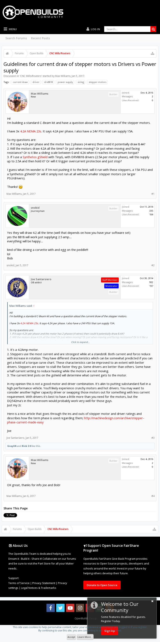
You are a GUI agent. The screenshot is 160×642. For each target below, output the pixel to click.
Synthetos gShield (35, 157)
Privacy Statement (43, 583)
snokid (35, 207)
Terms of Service (19, 583)
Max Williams (62, 76)
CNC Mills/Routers (30, 76)
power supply (65, 82)
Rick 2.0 (26, 445)
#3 (153, 437)
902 (151, 282)
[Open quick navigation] (152, 53)
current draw (20, 82)
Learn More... (85, 636)
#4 (153, 496)
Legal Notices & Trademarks (38, 588)
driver (35, 82)
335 (151, 210)
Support (13, 578)
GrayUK (11, 445)
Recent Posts (40, 38)
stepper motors (97, 82)
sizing (81, 82)
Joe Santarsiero (41, 279)
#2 (153, 265)
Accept (71, 636)
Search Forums (16, 38)
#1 (153, 193)
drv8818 (48, 82)
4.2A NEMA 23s (30, 131)
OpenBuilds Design (86, 618)
